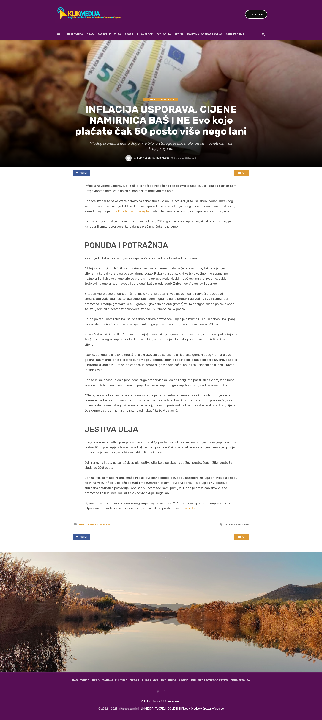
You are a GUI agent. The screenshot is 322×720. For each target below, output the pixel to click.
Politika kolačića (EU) (153, 701)
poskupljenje (242, 524)
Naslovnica (75, 34)
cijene (229, 524)
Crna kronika (235, 34)
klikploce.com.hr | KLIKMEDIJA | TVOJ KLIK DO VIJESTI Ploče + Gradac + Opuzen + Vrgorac (171, 708)
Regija (179, 34)
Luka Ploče (145, 34)
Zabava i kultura (109, 34)
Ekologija (163, 34)
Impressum (174, 701)
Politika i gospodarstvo (204, 34)
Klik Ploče (144, 158)
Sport (129, 34)
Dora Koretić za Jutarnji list (131, 211)
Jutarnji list (188, 508)
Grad (90, 34)
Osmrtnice (256, 14)
